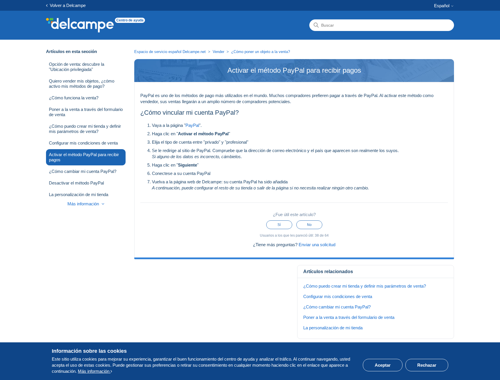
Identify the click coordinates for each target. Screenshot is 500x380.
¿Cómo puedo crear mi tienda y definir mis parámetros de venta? (85, 129)
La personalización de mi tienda (78, 194)
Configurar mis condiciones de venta (83, 142)
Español (442, 5)
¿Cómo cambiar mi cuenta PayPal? (82, 171)
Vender (218, 52)
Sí (279, 225)
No (309, 225)
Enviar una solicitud (317, 244)
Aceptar (383, 365)
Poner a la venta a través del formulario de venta (86, 112)
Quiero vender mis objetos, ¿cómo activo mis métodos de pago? (81, 83)
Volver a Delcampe (66, 5)
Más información (83, 203)
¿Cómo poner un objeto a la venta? (260, 52)
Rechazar (426, 365)
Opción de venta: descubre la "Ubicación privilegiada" (76, 67)
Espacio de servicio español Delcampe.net (170, 52)
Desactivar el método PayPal (76, 182)
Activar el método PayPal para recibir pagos (84, 157)
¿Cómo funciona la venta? (73, 97)
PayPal (192, 125)
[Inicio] (80, 25)
